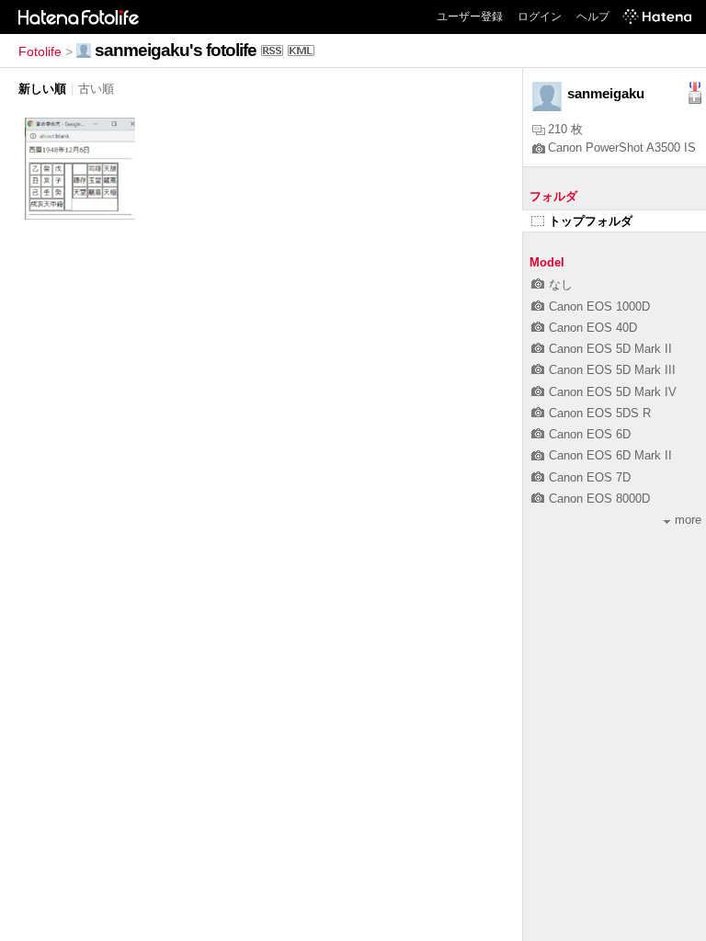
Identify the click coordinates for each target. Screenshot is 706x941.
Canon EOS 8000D (599, 498)
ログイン (540, 16)
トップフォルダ (590, 221)
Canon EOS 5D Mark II (610, 349)
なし (561, 284)
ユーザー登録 (470, 16)
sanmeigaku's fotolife (175, 50)
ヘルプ (592, 16)
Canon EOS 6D (590, 434)
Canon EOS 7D (590, 477)
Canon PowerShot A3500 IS (622, 147)
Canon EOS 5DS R (600, 413)
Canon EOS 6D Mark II (610, 455)
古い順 (96, 89)
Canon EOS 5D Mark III (612, 370)
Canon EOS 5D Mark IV (613, 392)
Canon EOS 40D (593, 327)
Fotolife (40, 51)
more (688, 520)
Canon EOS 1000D (599, 306)
